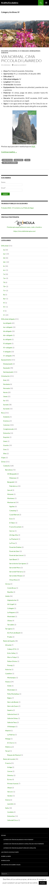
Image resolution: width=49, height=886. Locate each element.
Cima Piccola (7, 160)
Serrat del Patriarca (16, 572)
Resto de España (9, 641)
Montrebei (11, 616)
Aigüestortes (11, 600)
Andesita (6, 417)
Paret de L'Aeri (14, 551)
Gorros (11, 531)
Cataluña (6, 466)
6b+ (4, 262)
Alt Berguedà (12, 474)
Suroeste (4, 53)
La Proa (12, 543)
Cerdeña (10, 812)
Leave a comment (20, 65)
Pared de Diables (15, 547)
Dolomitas (13, 51)
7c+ (4, 290)
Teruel (7, 751)
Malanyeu (12, 478)
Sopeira (10, 710)
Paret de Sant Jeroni (16, 555)
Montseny (10, 498)
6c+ (4, 270)
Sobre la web (6, 856)
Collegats (10, 608)
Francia (8, 763)
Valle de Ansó (12, 714)
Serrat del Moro (15, 568)
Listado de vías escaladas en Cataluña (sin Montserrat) (23, 844)
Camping (12, 510)
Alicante (8, 645)
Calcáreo (6, 425)
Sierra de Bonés (12, 702)
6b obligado (7, 331)
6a (4, 250)
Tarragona (8, 629)
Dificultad (4, 246)
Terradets (10, 625)
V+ (4, 315)
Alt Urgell (10, 604)
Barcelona (8, 470)
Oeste (5, 396)
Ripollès (10, 592)
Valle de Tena (12, 722)
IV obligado (24, 51)
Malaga (7, 739)
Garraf (9, 490)
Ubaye (9, 788)
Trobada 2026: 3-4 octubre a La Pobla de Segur (17, 208)
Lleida (7, 596)
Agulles (12, 506)
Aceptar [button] (42, 883)
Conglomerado (8, 429)
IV (18, 51)
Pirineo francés (12, 783)
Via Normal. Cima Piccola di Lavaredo (21, 58)
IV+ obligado (7, 347)
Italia (28, 160)
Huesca (7, 682)
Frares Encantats (15, 527)
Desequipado (8, 364)
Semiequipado (35, 51)
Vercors (10, 792)
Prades (9, 637)
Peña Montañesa (13, 694)
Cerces (9, 771)
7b (4, 282)
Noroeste (6, 388)
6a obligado (7, 323)
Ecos (11, 519)
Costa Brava (11, 588)
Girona (7, 584)
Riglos (9, 698)
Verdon (10, 796)
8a (4, 295)
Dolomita (5, 51)
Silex (4, 453)
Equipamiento (6, 360)
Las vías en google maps (10, 852)
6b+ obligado (7, 335)
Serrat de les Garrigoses (17, 563)
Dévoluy (10, 775)
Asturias (8, 669)
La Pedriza (11, 735)
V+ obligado (7, 356)
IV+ (4, 307)
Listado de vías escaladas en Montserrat (18, 839)
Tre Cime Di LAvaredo (10, 162)
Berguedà (10, 482)
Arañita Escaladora (9, 2)
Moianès (10, 494)
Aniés (9, 686)
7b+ (4, 286)
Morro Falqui (12, 657)
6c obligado (7, 339)
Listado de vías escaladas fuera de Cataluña (19, 848)
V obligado (7, 352)
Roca (3, 413)
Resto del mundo (9, 759)
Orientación (5, 376)
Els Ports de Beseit (13, 633)
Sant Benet (13, 559)
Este (4, 380)
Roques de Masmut (14, 755)
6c (4, 266)
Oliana (9, 620)
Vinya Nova (13, 580)
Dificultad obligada (8, 319)
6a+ (4, 254)
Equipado (6, 368)
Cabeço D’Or (12, 649)
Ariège (9, 767)
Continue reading (9, 152)
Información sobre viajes (10, 865)
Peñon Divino (12, 661)
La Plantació (13, 539)
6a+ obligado (7, 327)
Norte (5, 392)
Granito (6, 445)
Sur (4, 400)
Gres (4, 449)
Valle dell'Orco (12, 820)
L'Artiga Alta (13, 535)
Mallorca (8, 747)
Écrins (9, 779)
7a (4, 274)
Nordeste (6, 384)
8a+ (4, 299)
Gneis (5, 441)
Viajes (3, 458)
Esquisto (6, 437)
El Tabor (12, 523)
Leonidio (10, 804)
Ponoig (9, 665)
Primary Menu (46, 2)
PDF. (33, 146)
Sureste (5, 405)
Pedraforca (13, 486)
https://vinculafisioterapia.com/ (24, 231)
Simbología (5, 860)
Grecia (7, 800)
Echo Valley (11, 653)
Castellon (8, 673)
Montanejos (11, 678)
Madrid (7, 731)
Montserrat (11, 502)
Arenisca (6, 421)
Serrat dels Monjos (16, 576)
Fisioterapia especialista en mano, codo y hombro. (24, 227)
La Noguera (11, 612)
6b (4, 258)
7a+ (4, 278)
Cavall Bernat (14, 515)
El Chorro (10, 743)
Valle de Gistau (12, 718)
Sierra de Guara (12, 706)
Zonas (3, 462)
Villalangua (11, 726)
